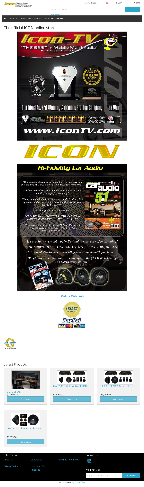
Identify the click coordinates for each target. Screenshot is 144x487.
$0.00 (137, 2)
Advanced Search (56, 14)
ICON (12, 18)
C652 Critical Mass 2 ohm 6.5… (25, 428)
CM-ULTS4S (14, 391)
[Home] (5, 18)
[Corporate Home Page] (72, 314)
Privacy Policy (11, 466)
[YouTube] (89, 461)
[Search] (132, 9)
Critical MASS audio (29, 18)
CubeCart (80, 482)
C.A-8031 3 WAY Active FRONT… (118, 386)
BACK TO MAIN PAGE (72, 295)
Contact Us (36, 459)
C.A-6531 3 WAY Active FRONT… (72, 386)
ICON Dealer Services (54, 18)
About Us (9, 459)
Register (93, 2)
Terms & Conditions (68, 459)
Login (87, 2)
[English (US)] (107, 2)
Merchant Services (10, 349)
